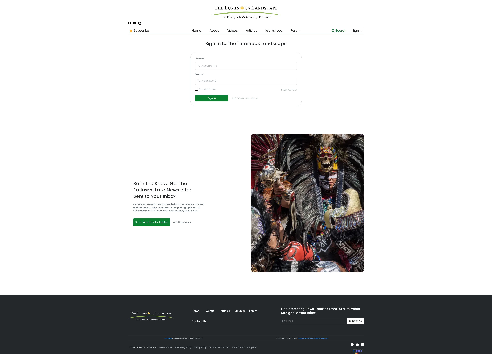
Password (199, 74)
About (214, 30)
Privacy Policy (200, 347)
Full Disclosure (165, 347)
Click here (168, 338)
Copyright (252, 347)
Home (196, 30)
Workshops (273, 30)
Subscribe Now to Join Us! (151, 222)
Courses (240, 311)
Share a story (238, 347)
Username (199, 59)
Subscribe (141, 30)
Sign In (357, 30)
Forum (296, 30)
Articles (251, 30)
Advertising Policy (183, 347)
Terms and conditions (219, 347)
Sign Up (254, 98)
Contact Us (199, 321)
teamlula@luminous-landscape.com (313, 338)
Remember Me (207, 89)
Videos (232, 30)
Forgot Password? (289, 90)
